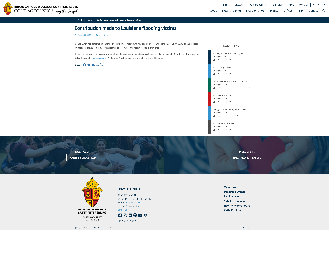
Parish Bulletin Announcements (227, 88)
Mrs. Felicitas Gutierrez (224, 123)
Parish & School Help (82, 157)
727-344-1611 (134, 202)
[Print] (97, 65)
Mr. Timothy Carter (222, 67)
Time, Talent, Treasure (247, 157)
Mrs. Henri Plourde (222, 95)
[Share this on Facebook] (84, 65)
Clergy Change (221, 116)
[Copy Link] (101, 65)
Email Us (122, 209)
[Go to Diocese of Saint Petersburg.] (76, 19)
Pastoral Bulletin (230, 60)
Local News (103, 35)
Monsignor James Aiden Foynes (228, 53)
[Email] (93, 65)
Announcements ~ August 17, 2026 (230, 81)
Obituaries (219, 60)
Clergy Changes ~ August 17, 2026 (229, 109)
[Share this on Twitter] (88, 65)
